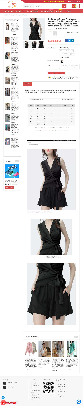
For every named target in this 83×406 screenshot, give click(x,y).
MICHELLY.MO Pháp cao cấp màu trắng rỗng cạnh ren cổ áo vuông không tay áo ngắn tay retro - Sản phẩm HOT (15, 27)
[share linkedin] (72, 40)
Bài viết (59, 11)
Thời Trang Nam (47, 11)
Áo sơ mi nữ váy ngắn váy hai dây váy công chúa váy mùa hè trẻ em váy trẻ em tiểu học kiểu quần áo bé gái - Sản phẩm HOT (15, 142)
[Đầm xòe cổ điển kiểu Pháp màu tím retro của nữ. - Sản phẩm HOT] (7, 118)
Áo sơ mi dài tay (23, 15)
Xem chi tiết (9, 187)
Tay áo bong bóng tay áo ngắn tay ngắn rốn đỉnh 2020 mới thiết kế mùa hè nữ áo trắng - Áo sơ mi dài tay (44, 361)
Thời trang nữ (14, 15)
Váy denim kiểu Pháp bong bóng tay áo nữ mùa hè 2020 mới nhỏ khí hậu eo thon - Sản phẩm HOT (15, 81)
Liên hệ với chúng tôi (36, 399)
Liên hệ (68, 11)
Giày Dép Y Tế (20, 11)
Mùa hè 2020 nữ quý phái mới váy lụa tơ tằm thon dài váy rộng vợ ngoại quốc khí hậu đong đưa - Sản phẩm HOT (15, 128)
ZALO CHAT (46, 380)
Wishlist (71, 1)
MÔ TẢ (28, 83)
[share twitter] (69, 40)
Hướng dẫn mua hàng (35, 386)
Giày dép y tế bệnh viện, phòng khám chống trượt (11, 181)
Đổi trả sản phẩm (36, 395)
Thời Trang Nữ (33, 11)
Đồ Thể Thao (61, 396)
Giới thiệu (34, 383)
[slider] (50, 32)
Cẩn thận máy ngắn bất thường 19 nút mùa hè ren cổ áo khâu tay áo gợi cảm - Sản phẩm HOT (15, 107)
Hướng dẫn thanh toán (36, 391)
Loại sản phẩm (28, 6)
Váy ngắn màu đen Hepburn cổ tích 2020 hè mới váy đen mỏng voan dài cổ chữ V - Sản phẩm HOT (15, 69)
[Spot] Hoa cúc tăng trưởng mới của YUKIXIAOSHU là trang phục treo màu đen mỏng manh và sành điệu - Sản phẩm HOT (15, 57)
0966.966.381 (10, 387)
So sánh (78, 1)
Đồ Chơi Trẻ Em (61, 386)
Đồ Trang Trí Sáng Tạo (62, 393)
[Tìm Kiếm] (64, 6)
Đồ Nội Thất (60, 389)
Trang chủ (9, 11)
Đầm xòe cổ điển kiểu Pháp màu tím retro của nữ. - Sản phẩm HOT (15, 117)
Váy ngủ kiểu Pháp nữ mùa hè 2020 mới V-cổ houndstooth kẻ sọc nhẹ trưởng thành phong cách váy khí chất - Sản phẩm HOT (15, 43)
